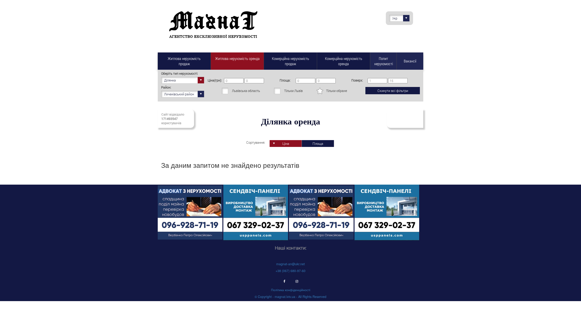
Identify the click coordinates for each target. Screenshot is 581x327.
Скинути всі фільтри (392, 90)
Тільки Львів (293, 91)
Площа (318, 143)
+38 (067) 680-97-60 (290, 270)
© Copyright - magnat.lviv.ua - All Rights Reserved (290, 296)
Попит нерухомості (383, 61)
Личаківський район (179, 94)
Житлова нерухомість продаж (184, 61)
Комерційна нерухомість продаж (290, 61)
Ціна (285, 143)
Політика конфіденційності (290, 289)
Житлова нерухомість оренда (237, 58)
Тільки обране (336, 91)
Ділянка (170, 80)
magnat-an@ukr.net (290, 264)
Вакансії (410, 61)
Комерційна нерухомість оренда (343, 61)
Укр (394, 18)
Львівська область (246, 91)
